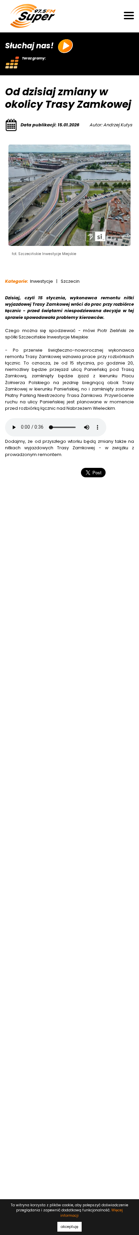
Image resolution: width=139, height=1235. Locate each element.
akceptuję (69, 1226)
